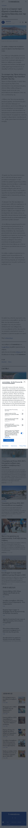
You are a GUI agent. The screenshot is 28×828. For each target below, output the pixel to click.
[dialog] (14, 414)
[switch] (22, 414)
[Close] (24, 382)
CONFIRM (8, 440)
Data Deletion (5, 445)
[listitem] (14, 410)
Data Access (14, 445)
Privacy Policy (22, 445)
